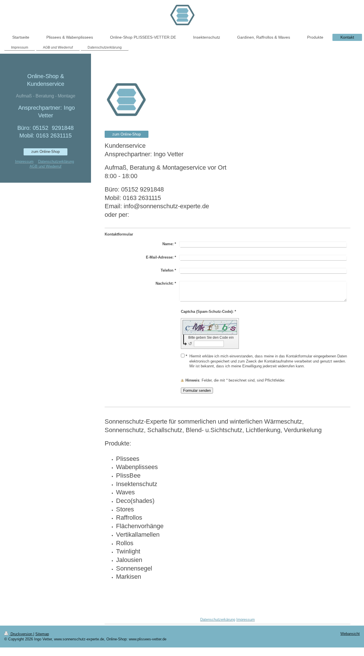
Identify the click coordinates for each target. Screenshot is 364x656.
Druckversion (21, 634)
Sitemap (42, 634)
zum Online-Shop (126, 134)
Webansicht (350, 634)
